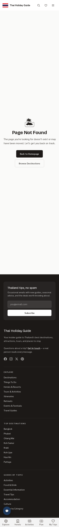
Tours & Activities (12, 391)
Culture (7, 503)
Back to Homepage (29, 153)
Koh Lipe (8, 452)
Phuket (7, 433)
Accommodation (12, 499)
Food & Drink (10, 484)
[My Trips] (45, 5)
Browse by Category (13, 508)
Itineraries (9, 396)
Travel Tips (9, 494)
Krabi (6, 447)
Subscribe (29, 312)
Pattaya (7, 461)
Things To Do (10, 382)
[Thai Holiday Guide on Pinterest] (22, 359)
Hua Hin (7, 457)
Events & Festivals (13, 405)
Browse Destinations (29, 163)
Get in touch (34, 348)
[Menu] (53, 5)
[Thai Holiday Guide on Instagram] (11, 359)
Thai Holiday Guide (17, 331)
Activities (8, 480)
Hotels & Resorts (12, 386)
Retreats (8, 400)
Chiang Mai (9, 438)
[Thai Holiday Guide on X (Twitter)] (16, 359)
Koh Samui (9, 442)
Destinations (10, 377)
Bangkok (8, 428)
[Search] (38, 5)
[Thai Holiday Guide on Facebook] (5, 359)
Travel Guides (10, 410)
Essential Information (14, 489)
